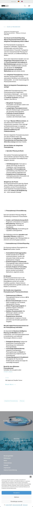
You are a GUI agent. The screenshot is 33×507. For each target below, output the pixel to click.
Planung (22, 401)
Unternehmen (8, 463)
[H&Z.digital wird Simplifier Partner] (16, 381)
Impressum (25, 505)
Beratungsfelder (8, 456)
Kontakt (6, 465)
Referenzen (7, 458)
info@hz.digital (8, 371)
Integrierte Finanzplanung (11, 401)
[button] (30, 476)
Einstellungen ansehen (16, 501)
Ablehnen (16, 497)
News (5, 460)
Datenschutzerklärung (17, 505)
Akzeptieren (16, 492)
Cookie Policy (9, 505)
